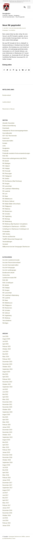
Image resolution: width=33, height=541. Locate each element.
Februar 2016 (6, 523)
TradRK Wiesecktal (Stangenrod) (12, 239)
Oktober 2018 (6, 460)
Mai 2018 (5, 470)
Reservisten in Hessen (8, 109)
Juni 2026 (5, 336)
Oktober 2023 (6, 366)
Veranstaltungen (7, 241)
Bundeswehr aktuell (8, 272)
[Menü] (28, 7)
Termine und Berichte (8, 236)
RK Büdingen (6, 163)
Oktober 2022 (6, 384)
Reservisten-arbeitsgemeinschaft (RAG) (14, 158)
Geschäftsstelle (7, 133)
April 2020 (5, 419)
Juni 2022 (5, 392)
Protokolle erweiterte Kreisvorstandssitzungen (16, 153)
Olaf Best (13, 30)
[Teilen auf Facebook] (4, 70)
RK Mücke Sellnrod (8, 201)
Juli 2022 (5, 389)
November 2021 (7, 404)
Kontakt (4, 143)
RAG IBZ (5, 156)
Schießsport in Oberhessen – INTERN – (14, 226)
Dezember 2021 (7, 402)
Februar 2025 (6, 346)
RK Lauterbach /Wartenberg (10, 188)
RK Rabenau (6, 209)
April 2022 (5, 397)
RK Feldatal (5, 168)
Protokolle (5, 151)
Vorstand (5, 244)
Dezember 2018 (7, 455)
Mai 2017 (5, 498)
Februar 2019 (6, 450)
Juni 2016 (5, 520)
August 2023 (6, 371)
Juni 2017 (5, 495)
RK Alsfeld (5, 161)
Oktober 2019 (6, 434)
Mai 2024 (5, 354)
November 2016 (7, 513)
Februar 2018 (6, 477)
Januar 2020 (6, 427)
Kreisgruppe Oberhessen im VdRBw (17, 536)
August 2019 (6, 440)
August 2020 (6, 414)
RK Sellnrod (6, 313)
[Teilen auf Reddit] (25, 70)
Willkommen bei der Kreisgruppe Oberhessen (16, 246)
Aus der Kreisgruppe (8, 267)
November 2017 (7, 485)
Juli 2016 (5, 518)
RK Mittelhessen (7, 198)
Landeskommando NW (9, 277)
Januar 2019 (6, 452)
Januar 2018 (6, 480)
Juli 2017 (5, 492)
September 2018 (7, 462)
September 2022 (7, 387)
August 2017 (6, 490)
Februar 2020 (6, 424)
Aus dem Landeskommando (10, 260)
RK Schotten (6, 214)
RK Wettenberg (7, 221)
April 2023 (5, 376)
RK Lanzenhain (7, 186)
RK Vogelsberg (6, 216)
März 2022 (5, 399)
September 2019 (7, 437)
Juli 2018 (5, 467)
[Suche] (23, 7)
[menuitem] (23, 7)
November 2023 (7, 364)
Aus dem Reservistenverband (11, 262)
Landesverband (6, 102)
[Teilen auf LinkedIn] (16, 70)
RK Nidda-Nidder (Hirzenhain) (11, 204)
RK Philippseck (7, 206)
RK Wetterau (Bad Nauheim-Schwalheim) (14, 224)
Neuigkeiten (6, 13)
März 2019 (5, 447)
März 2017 (5, 503)
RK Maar (5, 196)
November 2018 (7, 457)
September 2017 (7, 487)
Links (4, 146)
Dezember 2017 (7, 482)
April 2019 (5, 445)
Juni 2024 (5, 351)
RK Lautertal (6, 191)
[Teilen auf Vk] (22, 70)
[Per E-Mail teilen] (28, 70)
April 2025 (5, 344)
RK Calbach (6, 166)
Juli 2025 (5, 341)
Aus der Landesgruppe (9, 270)
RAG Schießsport (7, 282)
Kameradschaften (7, 140)
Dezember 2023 (7, 361)
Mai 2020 (5, 417)
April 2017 (5, 500)
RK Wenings (6, 219)
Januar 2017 (6, 508)
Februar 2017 (6, 505)
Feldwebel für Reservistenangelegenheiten (15, 130)
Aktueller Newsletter (8, 123)
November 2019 (7, 432)
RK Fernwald (6, 171)
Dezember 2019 (7, 429)
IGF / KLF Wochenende (9, 135)
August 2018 (6, 465)
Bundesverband (6, 95)
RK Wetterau (6, 318)
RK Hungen (5, 183)
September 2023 (7, 369)
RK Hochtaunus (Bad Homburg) (12, 181)
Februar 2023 (6, 379)
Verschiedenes (6, 320)
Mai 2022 (5, 394)
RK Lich (4, 193)
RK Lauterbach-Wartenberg (10, 295)
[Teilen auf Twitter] (7, 70)
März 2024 (5, 356)
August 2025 (6, 339)
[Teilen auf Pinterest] (13, 70)
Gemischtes (6, 275)
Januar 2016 (6, 525)
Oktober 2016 (6, 515)
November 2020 (7, 407)
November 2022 (7, 382)
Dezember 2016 (7, 510)
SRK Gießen (6, 234)
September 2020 (7, 412)
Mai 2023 (5, 374)
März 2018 (5, 475)
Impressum (5, 138)
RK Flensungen (7, 173)
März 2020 (5, 422)
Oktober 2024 (6, 349)
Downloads (5, 128)
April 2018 (5, 472)
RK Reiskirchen (7, 211)
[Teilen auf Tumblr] (19, 70)
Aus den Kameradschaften (16, 28)
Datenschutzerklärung (9, 125)
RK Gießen (5, 178)
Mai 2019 (5, 442)
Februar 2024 (6, 359)
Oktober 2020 (6, 409)
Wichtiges (5, 323)
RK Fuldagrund (6, 176)
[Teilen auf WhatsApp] (10, 70)
